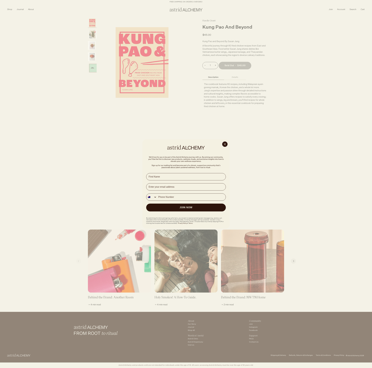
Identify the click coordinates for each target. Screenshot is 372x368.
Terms (190, 223)
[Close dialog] (224, 144)
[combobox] (151, 197)
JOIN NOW (186, 207)
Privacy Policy (182, 223)
